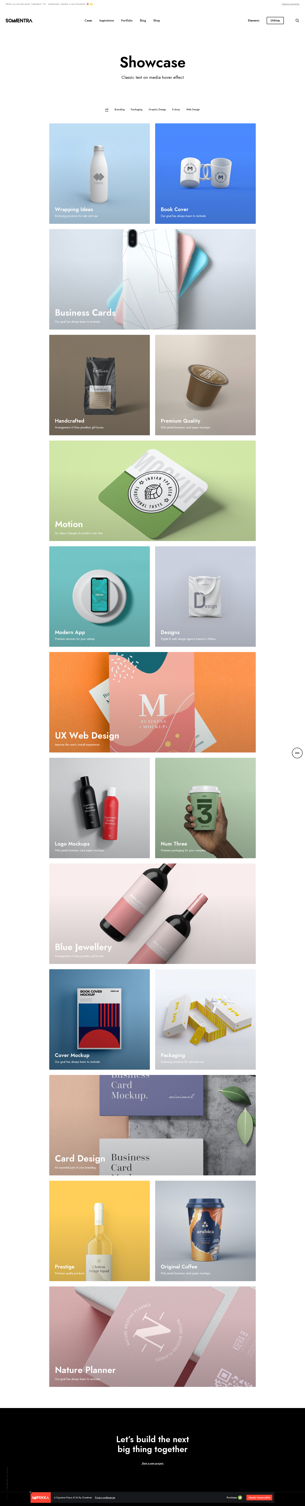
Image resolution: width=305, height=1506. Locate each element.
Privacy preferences (105, 1497)
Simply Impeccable (259, 1497)
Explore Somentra (290, 4)
